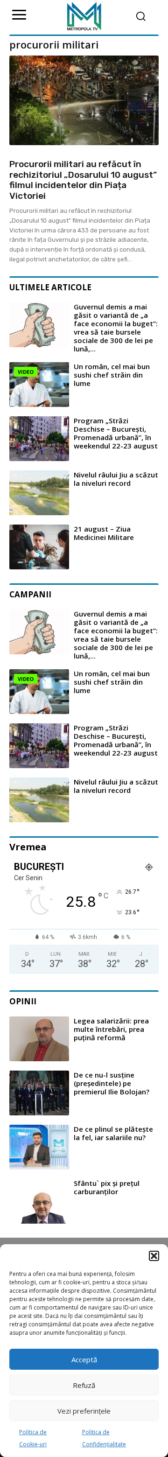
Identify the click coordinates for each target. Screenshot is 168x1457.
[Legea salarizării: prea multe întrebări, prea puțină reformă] (39, 1038)
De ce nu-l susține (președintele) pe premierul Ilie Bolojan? (111, 1083)
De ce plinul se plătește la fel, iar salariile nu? (113, 1133)
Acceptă (84, 1359)
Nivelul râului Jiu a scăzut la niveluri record (116, 479)
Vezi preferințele (84, 1410)
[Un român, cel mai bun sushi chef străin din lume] (39, 384)
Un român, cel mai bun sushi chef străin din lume (112, 375)
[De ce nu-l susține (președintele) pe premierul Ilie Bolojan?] (39, 1093)
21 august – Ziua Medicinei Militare (104, 533)
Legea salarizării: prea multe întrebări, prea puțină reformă (111, 1029)
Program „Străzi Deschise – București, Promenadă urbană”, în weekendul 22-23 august (116, 433)
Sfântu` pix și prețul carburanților (107, 1187)
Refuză (84, 1385)
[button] (154, 1256)
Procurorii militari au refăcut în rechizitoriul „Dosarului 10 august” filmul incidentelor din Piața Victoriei (83, 180)
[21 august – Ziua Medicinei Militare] (39, 547)
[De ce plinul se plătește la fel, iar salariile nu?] (39, 1147)
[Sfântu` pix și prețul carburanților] (39, 1201)
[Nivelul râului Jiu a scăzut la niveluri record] (39, 492)
